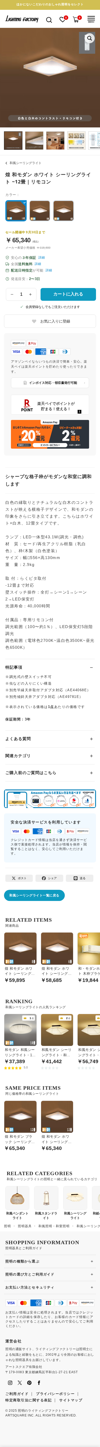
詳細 (41, 257)
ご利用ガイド (17, 1394)
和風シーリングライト (26, 163)
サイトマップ (70, 1400)
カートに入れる (68, 294)
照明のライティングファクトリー (43, 1410)
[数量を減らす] (12, 294)
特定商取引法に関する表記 (28, 1400)
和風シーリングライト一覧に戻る (34, 895)
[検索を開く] (49, 19)
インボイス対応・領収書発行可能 (53, 383)
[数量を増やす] (30, 294)
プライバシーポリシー (55, 1394)
